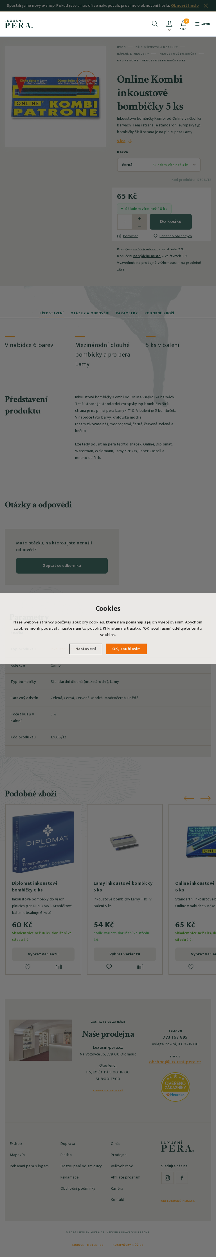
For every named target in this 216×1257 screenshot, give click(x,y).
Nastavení (85, 648)
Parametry (127, 313)
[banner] (19, 24)
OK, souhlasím (126, 648)
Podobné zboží (159, 313)
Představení (51, 313)
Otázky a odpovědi (90, 313)
